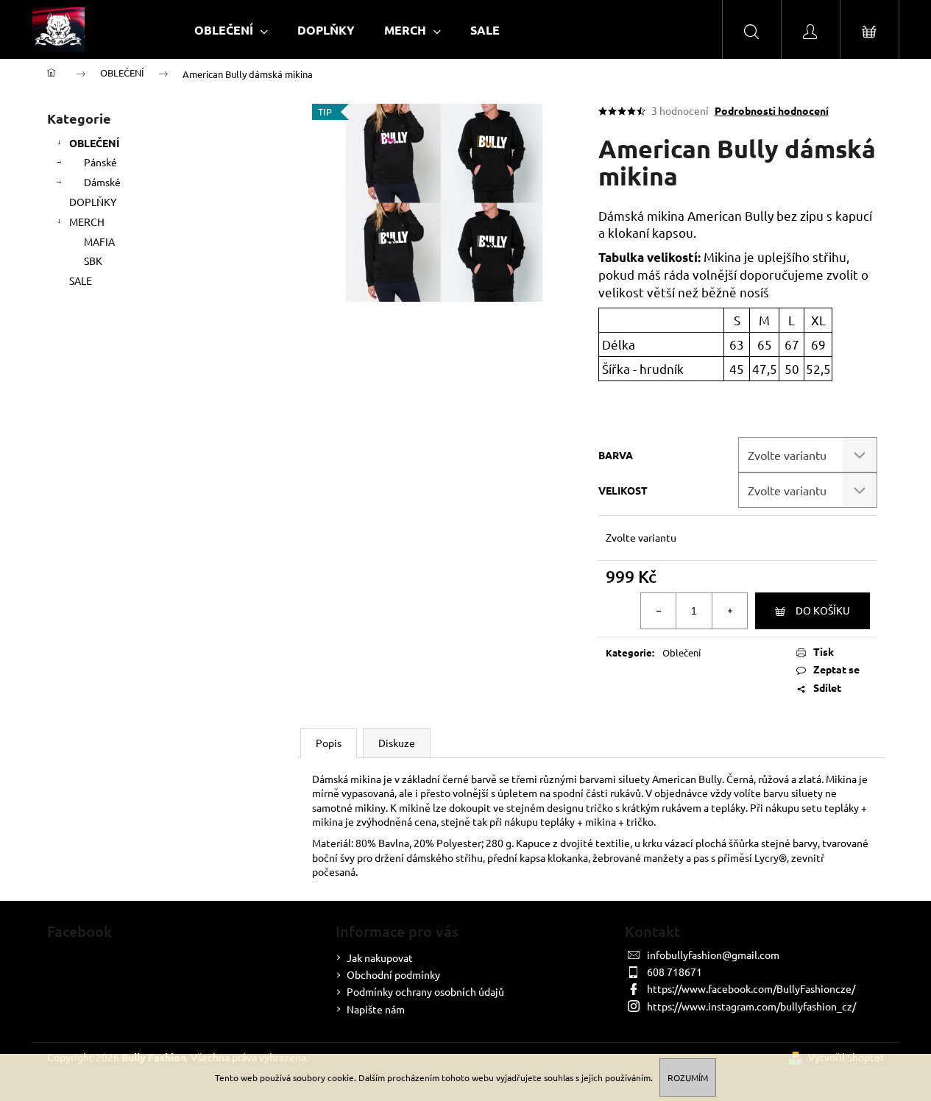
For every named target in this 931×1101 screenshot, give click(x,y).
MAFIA (99, 241)
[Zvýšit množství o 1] (729, 611)
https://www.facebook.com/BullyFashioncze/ (751, 988)
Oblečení (681, 652)
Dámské (102, 181)
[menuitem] (231, 30)
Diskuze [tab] (396, 742)
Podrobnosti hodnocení (772, 110)
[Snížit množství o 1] (658, 611)
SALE (80, 280)
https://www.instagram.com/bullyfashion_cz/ (751, 1006)
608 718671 (674, 971)
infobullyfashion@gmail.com (713, 954)
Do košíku (823, 610)
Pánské (100, 162)
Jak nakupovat (380, 957)
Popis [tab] (328, 742)
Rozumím (688, 1077)
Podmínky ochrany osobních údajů (425, 991)
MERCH (87, 221)
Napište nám (376, 1009)
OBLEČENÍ (94, 142)
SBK (93, 260)
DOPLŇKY (92, 201)
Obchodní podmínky (393, 974)
